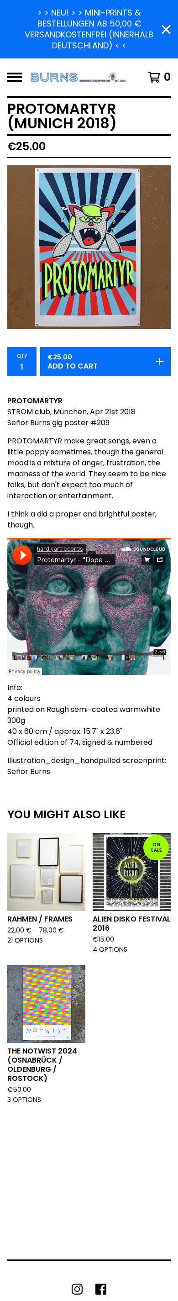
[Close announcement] (166, 29)
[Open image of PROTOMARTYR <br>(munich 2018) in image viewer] (89, 247)
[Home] (78, 77)
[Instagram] (77, 1289)
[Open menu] (14, 77)
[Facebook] (100, 1289)
